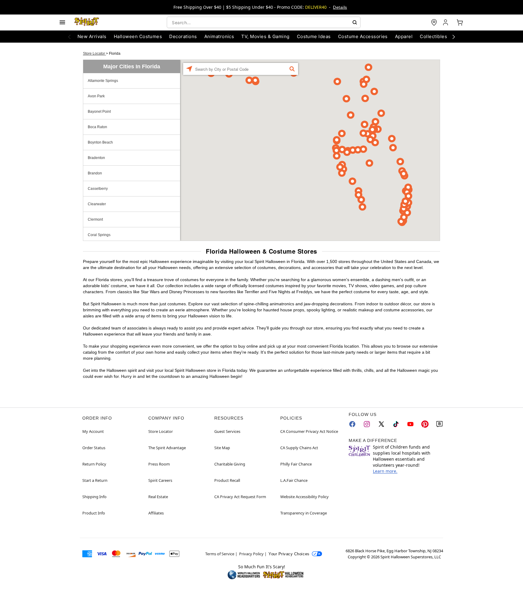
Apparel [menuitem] (404, 36)
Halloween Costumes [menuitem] (138, 36)
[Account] (446, 22)
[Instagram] (366, 424)
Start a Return (94, 480)
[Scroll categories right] (453, 36)
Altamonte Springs (103, 81)
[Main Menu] (62, 22)
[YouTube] (410, 424)
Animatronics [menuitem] (219, 36)
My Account (93, 431)
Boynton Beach (100, 142)
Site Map (222, 447)
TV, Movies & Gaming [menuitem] (265, 36)
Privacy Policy (251, 553)
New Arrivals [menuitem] (92, 36)
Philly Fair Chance (296, 464)
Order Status (93, 447)
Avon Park (96, 96)
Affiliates (156, 513)
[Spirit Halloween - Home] (87, 22)
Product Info (93, 513)
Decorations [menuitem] (183, 36)
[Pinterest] (425, 424)
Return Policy (94, 464)
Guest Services (227, 431)
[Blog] (439, 424)
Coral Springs (99, 235)
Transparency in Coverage (303, 513)
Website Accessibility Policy (304, 496)
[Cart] (460, 22)
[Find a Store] (434, 22)
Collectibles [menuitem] (433, 36)
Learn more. (385, 471)
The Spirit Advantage (167, 447)
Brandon (95, 173)
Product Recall (227, 480)
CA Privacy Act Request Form (240, 496)
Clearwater (97, 204)
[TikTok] (396, 424)
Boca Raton (97, 127)
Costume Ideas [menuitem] (314, 36)
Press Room (159, 464)
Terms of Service (219, 553)
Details (340, 7)
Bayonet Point (99, 111)
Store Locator (94, 53)
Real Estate (158, 496)
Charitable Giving (229, 464)
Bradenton (96, 158)
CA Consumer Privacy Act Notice (309, 431)
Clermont (95, 219)
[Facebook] (352, 424)
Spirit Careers (160, 480)
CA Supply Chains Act (299, 447)
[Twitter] (381, 424)
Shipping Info (94, 496)
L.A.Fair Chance (294, 480)
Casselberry (98, 189)
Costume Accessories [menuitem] (363, 36)
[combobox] (263, 22)
